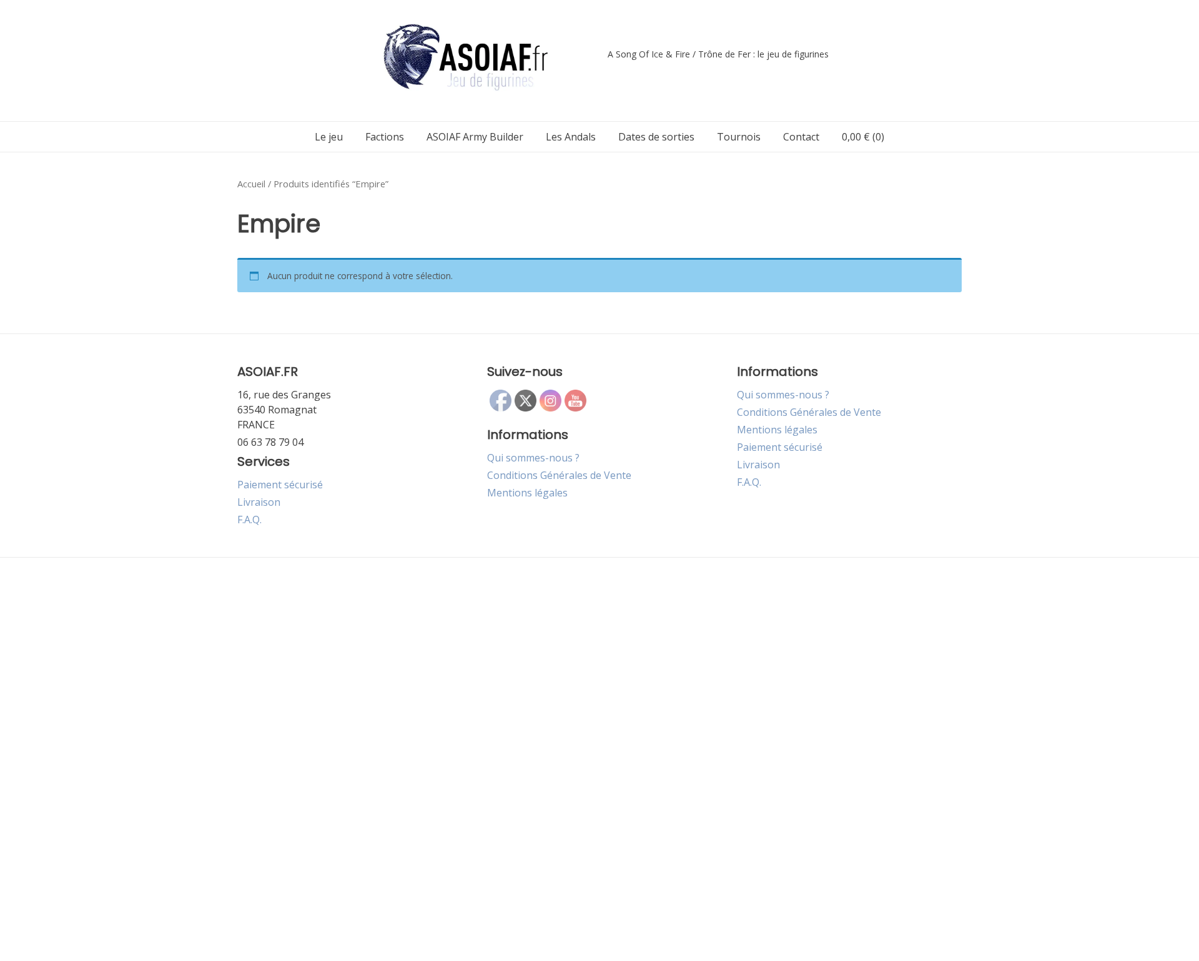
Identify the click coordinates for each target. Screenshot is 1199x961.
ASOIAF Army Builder (475, 137)
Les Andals (571, 137)
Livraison (258, 502)
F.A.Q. (249, 519)
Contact (801, 137)
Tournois (739, 137)
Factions (384, 137)
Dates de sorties (656, 137)
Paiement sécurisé (280, 484)
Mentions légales (527, 493)
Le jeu (329, 137)
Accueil (251, 183)
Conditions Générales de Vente (559, 475)
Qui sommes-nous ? (533, 458)
